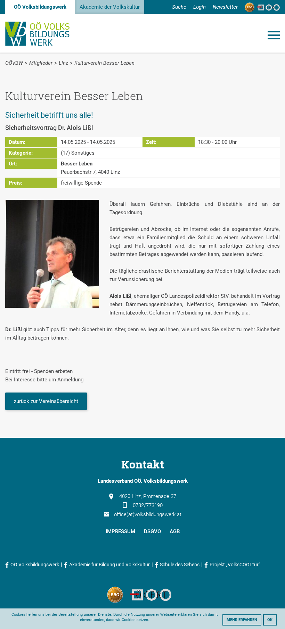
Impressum (120, 531)
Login (199, 7)
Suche (179, 7)
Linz (63, 63)
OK (269, 620)
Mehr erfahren (242, 620)
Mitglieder (40, 63)
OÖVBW (14, 63)
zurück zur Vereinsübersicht (46, 401)
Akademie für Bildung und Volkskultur (109, 564)
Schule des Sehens (180, 564)
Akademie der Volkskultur (110, 7)
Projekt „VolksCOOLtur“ (235, 564)
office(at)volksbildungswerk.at (147, 514)
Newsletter (225, 7)
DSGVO (152, 531)
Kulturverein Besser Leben (104, 63)
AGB (175, 531)
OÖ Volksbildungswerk (40, 7)
